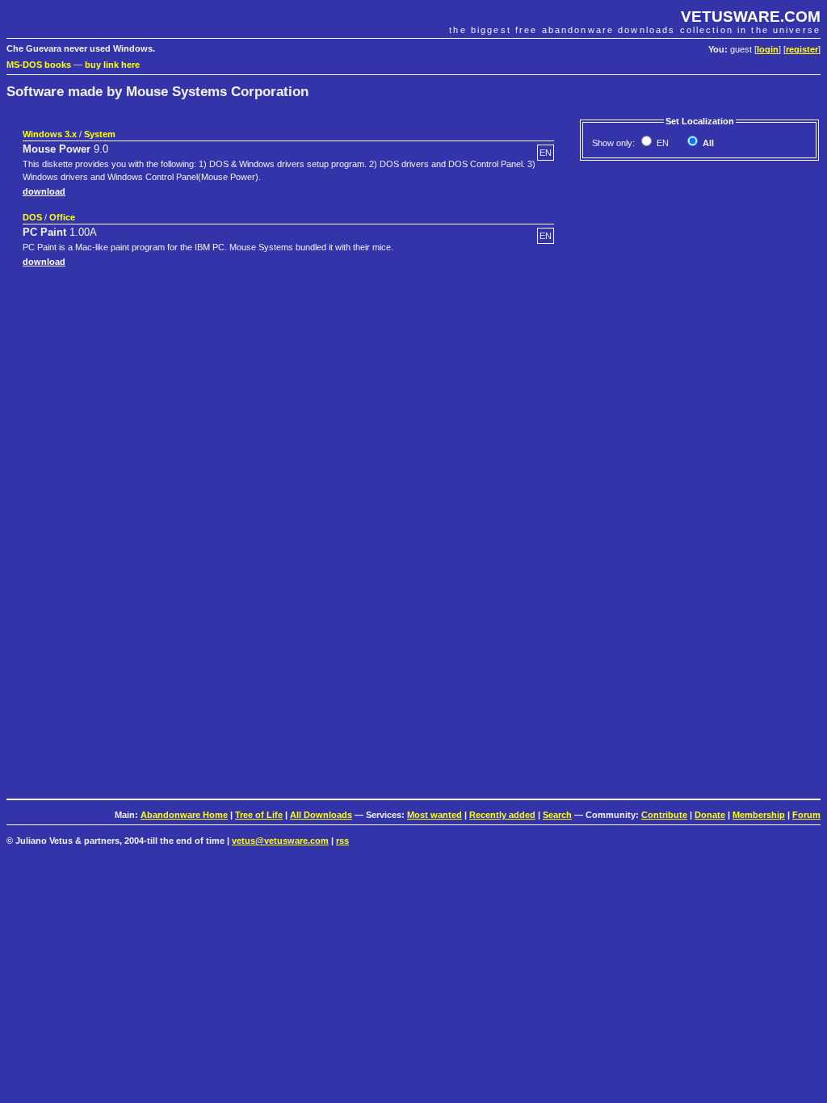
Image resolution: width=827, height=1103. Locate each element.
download (44, 191)
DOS (32, 217)
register (802, 49)
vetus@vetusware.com (280, 840)
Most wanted (434, 815)
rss (342, 840)
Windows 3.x (50, 134)
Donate (710, 815)
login (768, 49)
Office (62, 217)
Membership (759, 815)
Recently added (502, 815)
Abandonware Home (184, 815)
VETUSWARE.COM (751, 16)
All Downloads (321, 815)
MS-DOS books (38, 64)
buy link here (112, 64)
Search (557, 815)
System (99, 134)
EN (661, 143)
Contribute (664, 815)
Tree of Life (259, 815)
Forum (806, 815)
